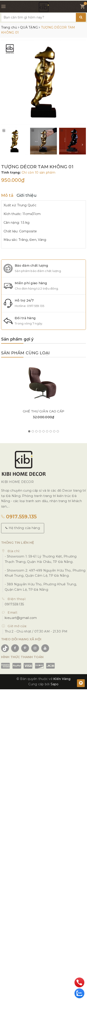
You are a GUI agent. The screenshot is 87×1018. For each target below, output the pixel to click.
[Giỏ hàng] (82, 8)
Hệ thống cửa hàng (24, 528)
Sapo (55, 684)
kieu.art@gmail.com (21, 618)
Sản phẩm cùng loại (25, 353)
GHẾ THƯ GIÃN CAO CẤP (43, 411)
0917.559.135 (35, 306)
